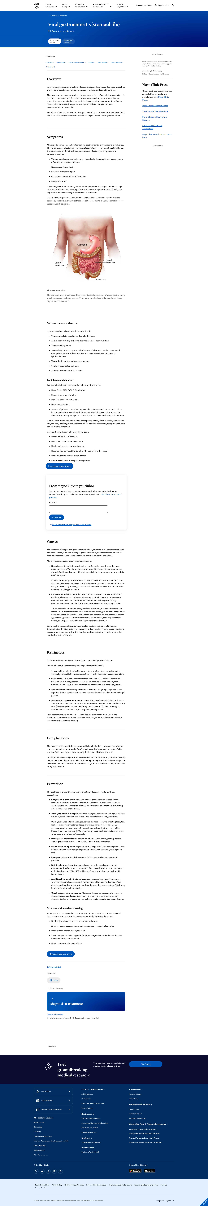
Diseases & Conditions (59, 16)
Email (53, 502)
